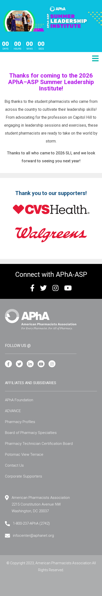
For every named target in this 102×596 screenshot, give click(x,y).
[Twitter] (19, 364)
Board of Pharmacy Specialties (31, 432)
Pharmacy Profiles (20, 422)
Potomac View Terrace (24, 454)
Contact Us (14, 465)
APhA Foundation (19, 400)
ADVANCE (13, 411)
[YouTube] (41, 364)
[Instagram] (52, 364)
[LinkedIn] (30, 364)
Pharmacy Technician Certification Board (39, 443)
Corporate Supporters (23, 476)
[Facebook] (8, 364)
